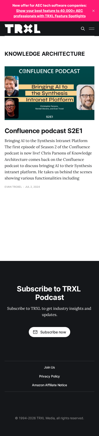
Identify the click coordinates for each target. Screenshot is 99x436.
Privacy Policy (49, 376)
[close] (93, 10)
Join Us (49, 367)
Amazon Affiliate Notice (49, 385)
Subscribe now (53, 332)
